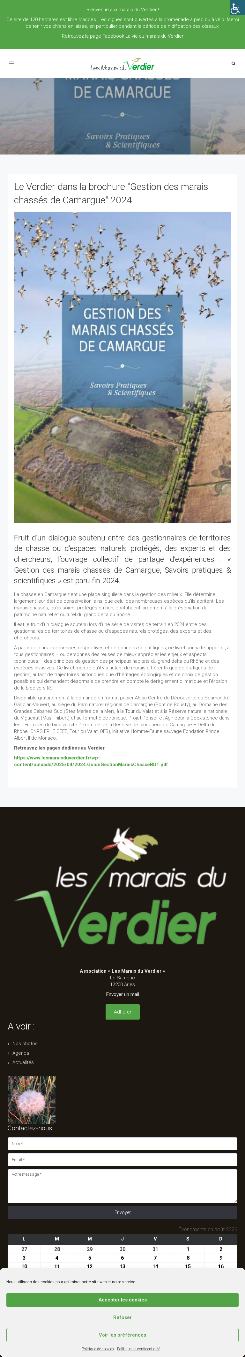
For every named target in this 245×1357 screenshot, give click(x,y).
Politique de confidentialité (138, 1349)
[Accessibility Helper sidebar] (237, 7)
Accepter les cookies (123, 1300)
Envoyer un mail (122, 994)
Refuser (122, 1317)
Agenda (20, 1053)
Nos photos (25, 1043)
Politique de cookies (98, 1349)
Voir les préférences (122, 1335)
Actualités (23, 1062)
